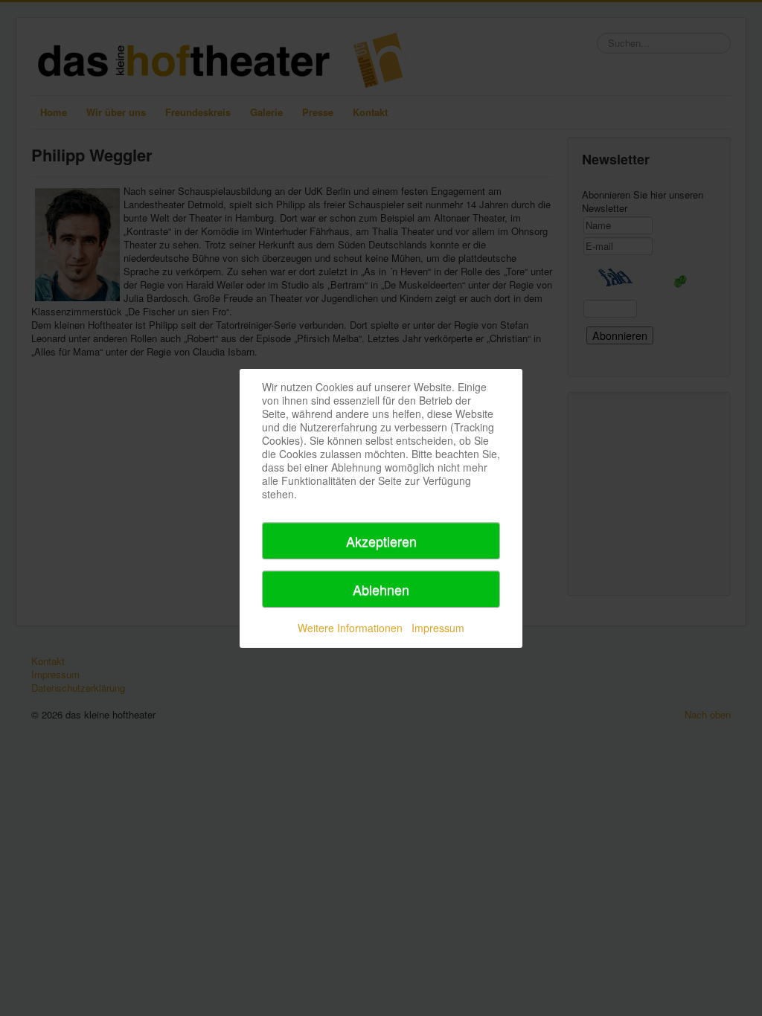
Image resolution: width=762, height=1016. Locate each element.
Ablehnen (381, 589)
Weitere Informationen (350, 627)
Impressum (438, 627)
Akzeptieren (381, 540)
